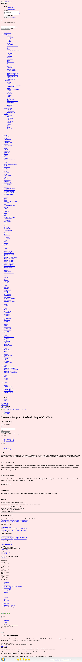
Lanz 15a (3, 557)
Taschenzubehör (11, 102)
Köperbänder (7, 314)
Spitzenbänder (7, 318)
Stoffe (5, 34)
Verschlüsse (10, 104)
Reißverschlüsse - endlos (10, 371)
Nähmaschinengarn (9, 359)
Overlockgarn (7, 358)
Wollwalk (9, 67)
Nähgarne (9, 95)
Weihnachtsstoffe (11, 70)
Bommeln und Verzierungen (14, 85)
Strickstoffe (10, 59)
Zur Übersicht (4, 403)
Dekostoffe (10, 44)
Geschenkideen (8, 108)
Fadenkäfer (10, 118)
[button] (1, 446)
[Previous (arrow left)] (1, 632)
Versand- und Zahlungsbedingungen (13, 586)
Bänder (9, 82)
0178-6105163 (4, 553)
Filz (8, 47)
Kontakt (6, 597)
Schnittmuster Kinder (12, 76)
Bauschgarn (7, 357)
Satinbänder (7, 315)
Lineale (6, 379)
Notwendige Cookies (7, 643)
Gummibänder (10, 86)
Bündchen (9, 38)
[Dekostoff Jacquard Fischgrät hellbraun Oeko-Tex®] (14, 520)
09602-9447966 (5, 549)
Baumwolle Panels (8, 267)
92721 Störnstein (5, 558)
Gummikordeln (8, 341)
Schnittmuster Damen (12, 73)
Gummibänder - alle (9, 337)
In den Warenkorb (5, 432)
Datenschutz (7, 585)
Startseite (6, 135)
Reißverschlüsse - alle (9, 367)
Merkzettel (6, 603)
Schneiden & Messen (12, 101)
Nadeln (9, 92)
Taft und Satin (10, 62)
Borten (8, 83)
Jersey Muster (7, 294)
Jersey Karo (7, 292)
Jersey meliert (7, 290)
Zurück (6, 148)
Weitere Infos (4, 646)
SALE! (6, 114)
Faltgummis (7, 320)
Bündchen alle (7, 271)
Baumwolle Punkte (9, 260)
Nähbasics (9, 93)
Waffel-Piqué (10, 66)
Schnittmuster (7, 72)
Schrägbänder (7, 317)
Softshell (9, 57)
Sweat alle (6, 305)
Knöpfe (6, 351)
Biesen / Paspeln (8, 311)
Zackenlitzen (7, 332)
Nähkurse (6, 592)
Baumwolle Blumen (9, 253)
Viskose (9, 64)
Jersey (8, 51)
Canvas (9, 40)
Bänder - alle (7, 309)
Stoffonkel (9, 128)
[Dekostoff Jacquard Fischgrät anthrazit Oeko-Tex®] (14, 537)
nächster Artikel (5, 407)
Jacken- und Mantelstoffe (13, 50)
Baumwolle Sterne (8, 261)
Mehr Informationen (7, 527)
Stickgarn (6, 361)
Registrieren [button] (13, 17)
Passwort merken (9, 15)
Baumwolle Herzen (9, 254)
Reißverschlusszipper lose (10, 372)
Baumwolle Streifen (9, 263)
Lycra (8, 54)
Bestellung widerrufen (9, 605)
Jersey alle (6, 287)
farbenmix (9, 119)
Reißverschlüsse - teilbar (10, 368)
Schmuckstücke (11, 112)
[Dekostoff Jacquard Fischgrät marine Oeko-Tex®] (14, 528)
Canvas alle (7, 277)
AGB (5, 583)
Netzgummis (7, 342)
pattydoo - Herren (8, 389)
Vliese (8, 106)
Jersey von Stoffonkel (9, 301)
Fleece (8, 49)
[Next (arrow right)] (3, 632)
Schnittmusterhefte (11, 79)
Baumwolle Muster (9, 258)
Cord (8, 43)
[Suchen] (16, 27)
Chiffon (9, 41)
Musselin (9, 56)
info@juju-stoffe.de (5, 552)
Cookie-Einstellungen (9, 607)
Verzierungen (10, 105)
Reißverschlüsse (11, 99)
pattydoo (9, 125)
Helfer (8, 88)
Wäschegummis (8, 345)
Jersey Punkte (7, 295)
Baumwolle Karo (8, 255)
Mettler (9, 124)
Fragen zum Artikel (9, 441)
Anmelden (3, 3)
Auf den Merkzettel (9, 439)
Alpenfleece (7, 282)
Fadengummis (7, 338)
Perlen (8, 96)
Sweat (8, 60)
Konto (5, 602)
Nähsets (9, 36)
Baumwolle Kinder (9, 264)
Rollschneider (7, 376)
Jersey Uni (6, 288)
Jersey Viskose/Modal (9, 298)
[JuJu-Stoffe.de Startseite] (6, 1)
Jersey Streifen (7, 297)
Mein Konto (10, 7)
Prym (8, 127)
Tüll (8, 63)
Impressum (6, 582)
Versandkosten (14, 625)
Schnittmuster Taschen (12, 77)
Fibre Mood (10, 121)
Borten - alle (7, 325)
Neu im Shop (7, 33)
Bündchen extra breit (9, 273)
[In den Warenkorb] (1, 536)
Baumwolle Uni (8, 251)
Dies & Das (10, 109)
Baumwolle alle (8, 250)
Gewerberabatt (7, 590)
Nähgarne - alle (8, 355)
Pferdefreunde (10, 111)
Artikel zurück (4, 405)
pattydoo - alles (8, 386)
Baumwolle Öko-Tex (9, 266)
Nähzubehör (7, 80)
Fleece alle (6, 281)
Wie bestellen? (7, 589)
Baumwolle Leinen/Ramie (10, 257)
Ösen (8, 98)
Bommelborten (7, 327)
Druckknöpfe (7, 349)
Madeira (9, 122)
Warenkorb (6, 600)
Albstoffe (9, 117)
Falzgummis (7, 340)
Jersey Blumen (7, 291)
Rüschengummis (8, 344)
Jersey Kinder (7, 300)
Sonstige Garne (8, 362)
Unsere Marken (8, 115)
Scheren (6, 378)
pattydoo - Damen (8, 388)
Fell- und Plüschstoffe (12, 46)
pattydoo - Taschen (8, 392)
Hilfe (5, 599)
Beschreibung (7, 449)
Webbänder (7, 331)
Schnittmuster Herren (12, 75)
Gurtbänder (7, 312)
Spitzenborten (7, 330)
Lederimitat (10, 53)
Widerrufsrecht (7, 588)
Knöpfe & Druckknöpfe (13, 89)
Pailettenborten (7, 328)
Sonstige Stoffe (11, 69)
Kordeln (9, 90)
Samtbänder (7, 321)
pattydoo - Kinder (8, 391)
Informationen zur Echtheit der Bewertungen (61, 660)
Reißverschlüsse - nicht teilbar (11, 369)
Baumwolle (10, 37)
